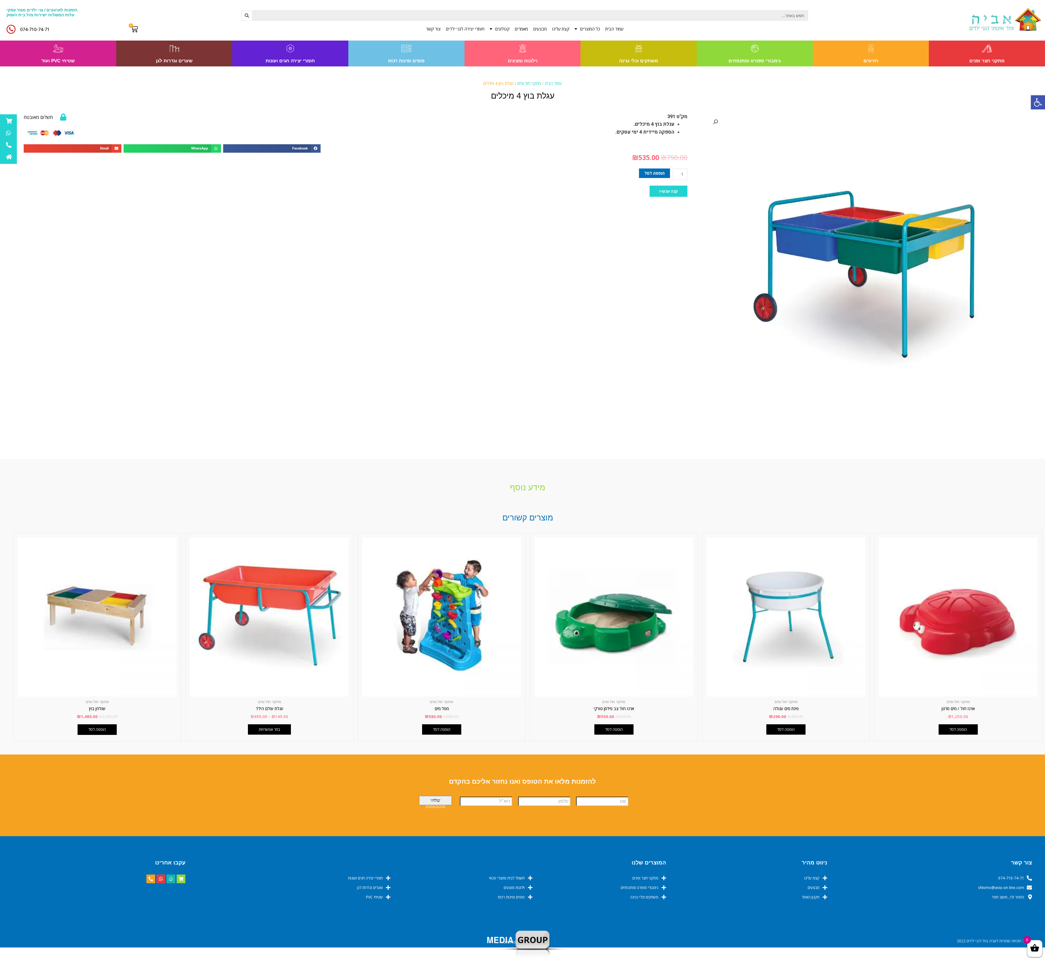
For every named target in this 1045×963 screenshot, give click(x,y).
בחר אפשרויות (269, 729)
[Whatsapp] (160, 879)
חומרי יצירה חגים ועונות (290, 60)
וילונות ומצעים (522, 60)
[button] (668, 191)
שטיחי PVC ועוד (58, 60)
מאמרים (521, 29)
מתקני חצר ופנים (986, 60)
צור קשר (433, 29)
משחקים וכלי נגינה (638, 60)
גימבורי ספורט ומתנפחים (755, 60)
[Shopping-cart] (181, 879)
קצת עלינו (560, 29)
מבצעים (540, 29)
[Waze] (171, 879)
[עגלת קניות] (136, 29)
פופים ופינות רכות (406, 60)
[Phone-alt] (150, 879)
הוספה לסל (654, 173)
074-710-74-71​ (35, 29)
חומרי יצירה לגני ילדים (465, 29)
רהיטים (870, 60)
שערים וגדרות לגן (174, 60)
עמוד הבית (614, 29)
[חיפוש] (247, 15)
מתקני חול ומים (529, 83)
